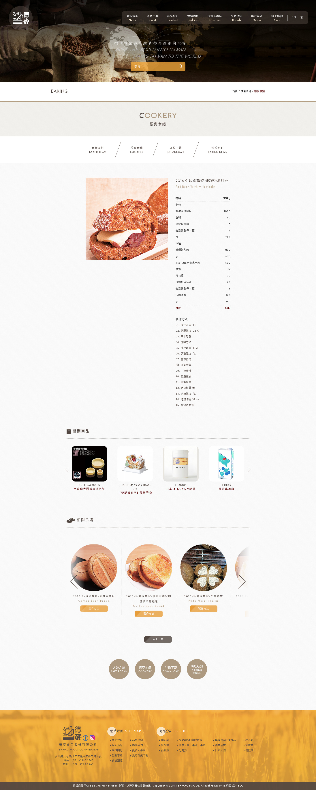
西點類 (165, 750)
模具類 (249, 740)
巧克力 (183, 750)
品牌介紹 (236, 18)
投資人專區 (215, 18)
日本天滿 (220, 750)
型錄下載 (117, 755)
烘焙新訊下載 (140, 755)
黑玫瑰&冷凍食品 (225, 740)
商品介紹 (172, 18)
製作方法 (94, 608)
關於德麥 (117, 740)
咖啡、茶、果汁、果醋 (192, 745)
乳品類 (165, 745)
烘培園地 (246, 91)
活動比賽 (152, 18)
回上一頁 (158, 639)
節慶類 (249, 745)
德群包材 (220, 745)
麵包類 (165, 740)
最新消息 (132, 18)
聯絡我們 (137, 745)
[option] (89, 468)
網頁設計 (231, 786)
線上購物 (277, 18)
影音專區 (257, 18)
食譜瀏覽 (117, 760)
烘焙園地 (193, 18)
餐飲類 (249, 750)
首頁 (235, 91)
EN (294, 17)
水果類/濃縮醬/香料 (190, 740)
